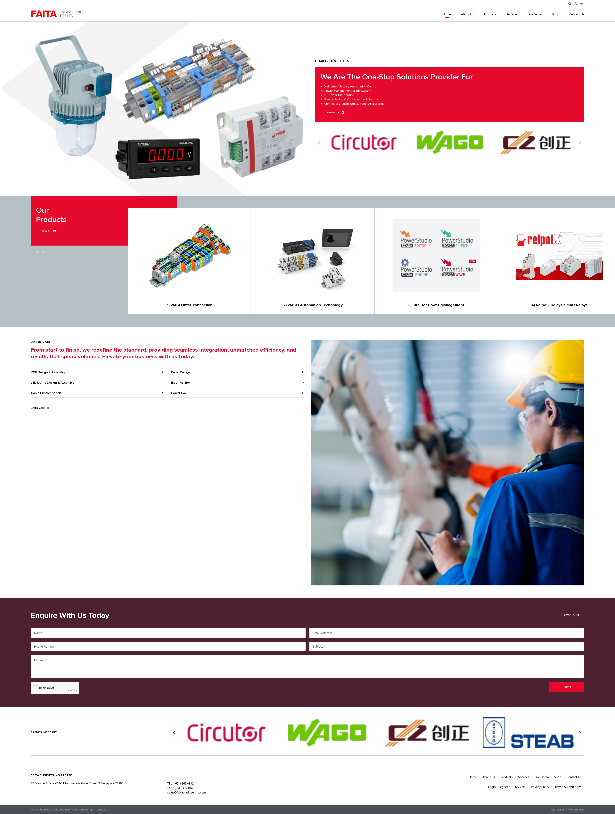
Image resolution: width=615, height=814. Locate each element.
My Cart (520, 787)
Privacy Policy (540, 787)
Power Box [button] (178, 393)
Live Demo (535, 14)
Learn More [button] (333, 112)
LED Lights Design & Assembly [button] (52, 382)
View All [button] (46, 231)
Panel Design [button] (180, 372)
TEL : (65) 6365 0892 (180, 783)
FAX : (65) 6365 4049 (180, 788)
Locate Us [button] (568, 615)
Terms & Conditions (568, 787)
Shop (555, 14)
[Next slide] (580, 142)
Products (490, 14)
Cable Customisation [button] (46, 393)
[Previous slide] (319, 142)
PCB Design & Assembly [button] (48, 372)
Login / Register (499, 787)
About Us (467, 14)
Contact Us (576, 14)
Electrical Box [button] (180, 382)
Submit (566, 687)
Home (447, 14)
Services (511, 14)
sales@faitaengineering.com (186, 792)
